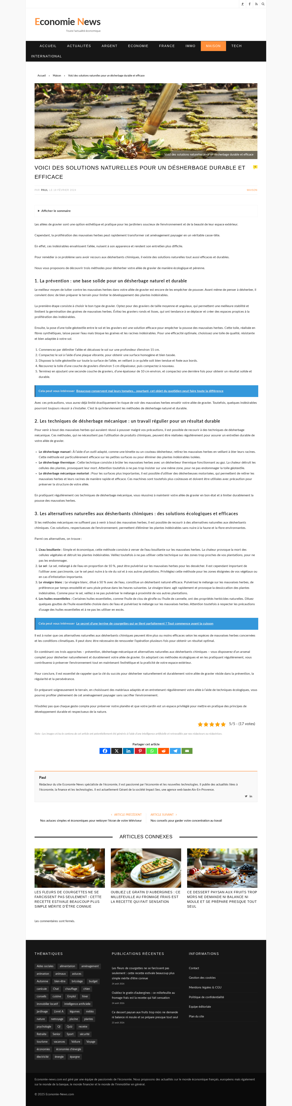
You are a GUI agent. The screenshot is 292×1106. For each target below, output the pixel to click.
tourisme (42, 1041)
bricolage (77, 981)
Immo (190, 46)
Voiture (75, 1041)
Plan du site (196, 1016)
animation (43, 974)
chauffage (71, 989)
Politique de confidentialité (206, 997)
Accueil (48, 46)
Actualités (79, 46)
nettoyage (57, 1019)
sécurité (84, 1034)
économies (43, 1049)
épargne (75, 1057)
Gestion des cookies (202, 977)
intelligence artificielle (77, 1004)
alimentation (67, 966)
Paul (44, 190)
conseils (41, 996)
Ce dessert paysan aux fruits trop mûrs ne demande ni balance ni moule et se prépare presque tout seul (222, 899)
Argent (110, 46)
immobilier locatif (47, 1004)
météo (90, 1011)
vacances (59, 1041)
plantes (88, 1019)
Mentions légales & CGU (205, 987)
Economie (138, 46)
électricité (42, 1057)
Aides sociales (45, 966)
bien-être (59, 981)
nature (41, 1019)
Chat (56, 989)
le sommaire (56, 211)
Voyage (90, 1041)
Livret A (58, 1011)
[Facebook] (105, 751)
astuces (76, 974)
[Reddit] (163, 751)
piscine (74, 1019)
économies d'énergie (68, 1049)
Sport (70, 1034)
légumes (75, 1011)
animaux (60, 974)
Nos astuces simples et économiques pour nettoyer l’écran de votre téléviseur (91, 820)
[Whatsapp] (151, 751)
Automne (42, 981)
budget (93, 981)
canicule (42, 989)
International (46, 56)
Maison (213, 46)
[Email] (187, 751)
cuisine (57, 996)
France (167, 46)
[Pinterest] (140, 751)
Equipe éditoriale (200, 1006)
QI (58, 1026)
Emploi (71, 996)
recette (83, 1026)
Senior (56, 1034)
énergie (59, 1057)
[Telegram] (175, 751)
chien (86, 989)
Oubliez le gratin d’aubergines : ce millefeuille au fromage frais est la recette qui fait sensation (146, 897)
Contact (194, 968)
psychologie (44, 1026)
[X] (116, 751)
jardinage (42, 1011)
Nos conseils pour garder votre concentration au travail (186, 820)
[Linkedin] (128, 751)
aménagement (90, 966)
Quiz (69, 1026)
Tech (236, 46)
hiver (85, 996)
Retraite (41, 1034)
